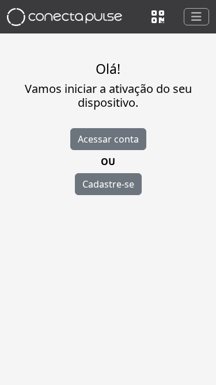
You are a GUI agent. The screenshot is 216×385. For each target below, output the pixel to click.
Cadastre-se (108, 184)
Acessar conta (108, 139)
